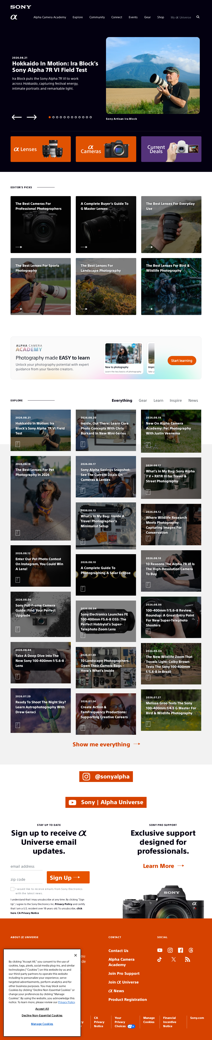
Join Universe (123, 982)
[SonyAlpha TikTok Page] (159, 960)
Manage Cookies (42, 1024)
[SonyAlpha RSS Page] (187, 960)
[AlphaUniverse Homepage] (14, 17)
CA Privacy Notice (28, 913)
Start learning (181, 360)
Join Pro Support (124, 973)
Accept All (42, 1008)
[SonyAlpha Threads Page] (190, 951)
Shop (160, 17)
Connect (116, 17)
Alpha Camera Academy (50, 17)
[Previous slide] (17, 117)
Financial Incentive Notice (169, 1022)
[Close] (75, 955)
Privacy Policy (63, 904)
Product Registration (127, 999)
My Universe (181, 17)
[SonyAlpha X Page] (173, 960)
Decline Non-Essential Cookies (42, 1015)
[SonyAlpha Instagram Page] (170, 951)
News (118, 990)
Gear (147, 17)
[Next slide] (31, 117)
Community (97, 17)
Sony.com (197, 1017)
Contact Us (118, 950)
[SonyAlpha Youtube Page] (159, 951)
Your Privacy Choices (120, 1022)
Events (133, 17)
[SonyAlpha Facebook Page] (180, 951)
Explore (78, 17)
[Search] (197, 17)
